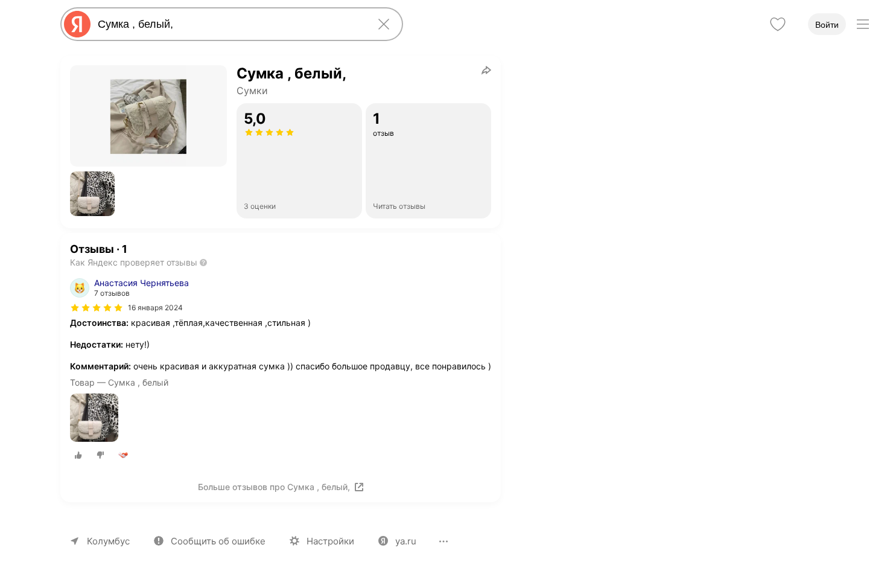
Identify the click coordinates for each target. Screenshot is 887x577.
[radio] (78, 455)
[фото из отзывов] (94, 419)
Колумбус (108, 541)
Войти (827, 25)
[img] (96, 308)
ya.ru (405, 541)
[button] (92, 193)
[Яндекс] (77, 24)
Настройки (330, 541)
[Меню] (863, 24)
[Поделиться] (486, 70)
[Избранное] (778, 24)
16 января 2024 (155, 307)
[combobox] (229, 24)
